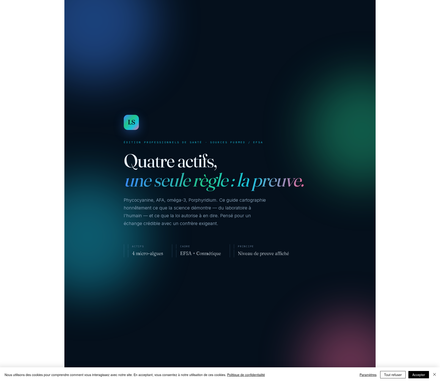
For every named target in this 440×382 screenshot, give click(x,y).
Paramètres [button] (368, 374)
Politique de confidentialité (246, 374)
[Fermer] (434, 374)
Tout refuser (393, 374)
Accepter (418, 374)
